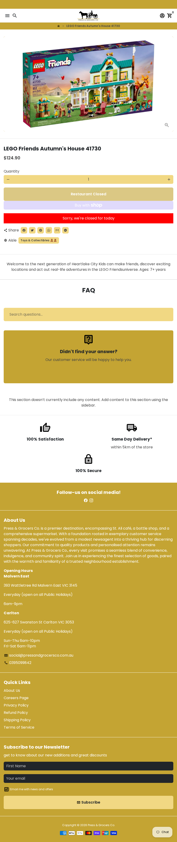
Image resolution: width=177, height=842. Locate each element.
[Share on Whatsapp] (49, 230)
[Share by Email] (57, 230)
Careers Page (16, 698)
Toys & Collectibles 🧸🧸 (39, 240)
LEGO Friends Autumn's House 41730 (93, 26)
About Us (12, 690)
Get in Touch (88, 372)
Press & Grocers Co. (101, 825)
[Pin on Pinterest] (40, 230)
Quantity (11, 171)
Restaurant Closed (88, 194)
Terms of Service (19, 727)
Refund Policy (16, 712)
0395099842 (17, 662)
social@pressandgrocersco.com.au (38, 655)
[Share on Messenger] (65, 230)
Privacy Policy (16, 705)
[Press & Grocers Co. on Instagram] (91, 500)
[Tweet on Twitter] (32, 230)
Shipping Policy (17, 720)
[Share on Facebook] (24, 230)
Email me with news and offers (31, 789)
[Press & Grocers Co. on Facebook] (86, 500)
